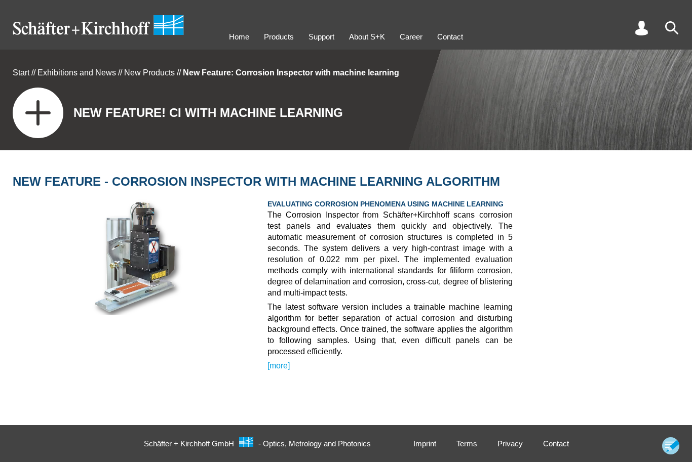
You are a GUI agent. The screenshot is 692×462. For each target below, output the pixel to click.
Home (239, 36)
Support (321, 36)
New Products (149, 72)
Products (279, 36)
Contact (450, 36)
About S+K (367, 36)
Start (21, 72)
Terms (466, 443)
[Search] (671, 27)
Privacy (510, 443)
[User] (641, 27)
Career (411, 36)
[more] (278, 365)
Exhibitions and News (76, 72)
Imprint (424, 443)
